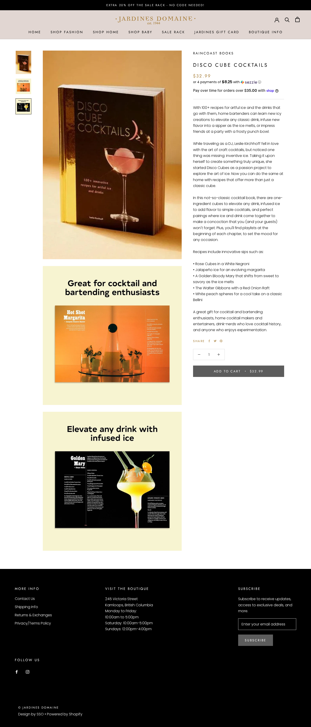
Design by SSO (31, 714)
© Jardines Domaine (38, 707)
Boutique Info (266, 32)
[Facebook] (209, 341)
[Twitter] (215, 341)
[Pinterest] (221, 341)
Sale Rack (173, 32)
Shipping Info (26, 606)
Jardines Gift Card (216, 32)
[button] (238, 82)
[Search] (287, 19)
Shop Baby (140, 32)
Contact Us (25, 598)
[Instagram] (27, 672)
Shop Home (106, 32)
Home (34, 32)
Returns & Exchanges (33, 615)
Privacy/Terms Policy (33, 623)
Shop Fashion (67, 32)
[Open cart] (297, 19)
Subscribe (255, 640)
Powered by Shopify (64, 714)
